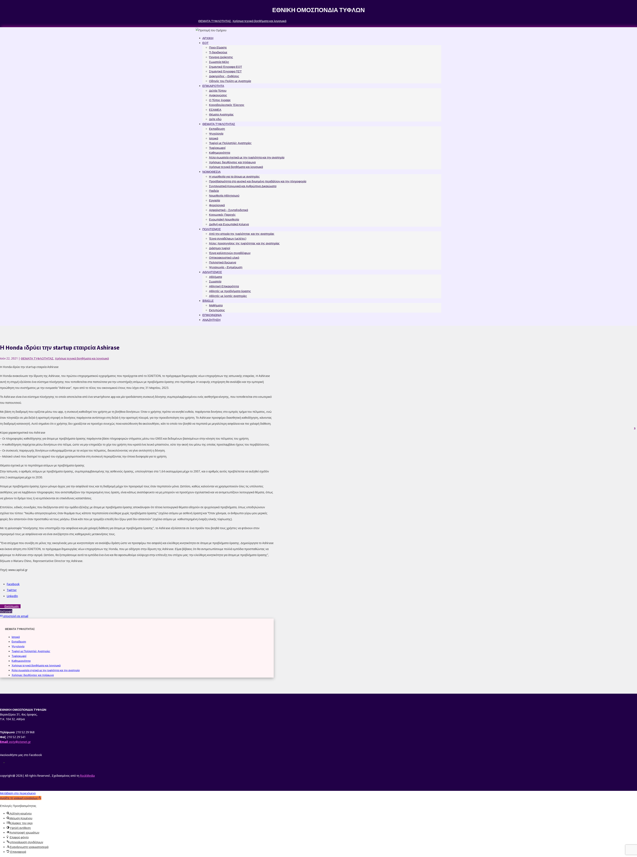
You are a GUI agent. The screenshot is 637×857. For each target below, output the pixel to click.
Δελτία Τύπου (217, 91)
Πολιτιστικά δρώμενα (222, 262)
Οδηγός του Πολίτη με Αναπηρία (230, 81)
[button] (20, 798)
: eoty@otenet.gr (15, 742)
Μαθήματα (216, 305)
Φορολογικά (217, 205)
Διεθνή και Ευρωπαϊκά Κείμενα (229, 224)
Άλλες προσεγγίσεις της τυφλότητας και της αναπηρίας (244, 243)
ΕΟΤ (205, 43)
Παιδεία (214, 191)
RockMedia (87, 776)
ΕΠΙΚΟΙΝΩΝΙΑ (212, 315)
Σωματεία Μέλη (219, 62)
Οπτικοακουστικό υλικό (224, 258)
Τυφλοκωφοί (217, 148)
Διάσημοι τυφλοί (219, 248)
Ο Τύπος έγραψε (220, 100)
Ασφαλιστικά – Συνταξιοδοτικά (228, 210)
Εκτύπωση (11, 606)
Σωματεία (215, 281)
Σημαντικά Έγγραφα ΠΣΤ (225, 71)
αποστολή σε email (15, 616)
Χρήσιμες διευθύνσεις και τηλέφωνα (232, 162)
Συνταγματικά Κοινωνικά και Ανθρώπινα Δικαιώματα (242, 186)
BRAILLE (208, 301)
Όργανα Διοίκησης (221, 57)
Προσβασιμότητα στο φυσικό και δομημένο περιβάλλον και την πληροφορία (257, 181)
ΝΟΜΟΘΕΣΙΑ (211, 172)
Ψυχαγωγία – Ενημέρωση (225, 267)
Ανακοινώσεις (218, 95)
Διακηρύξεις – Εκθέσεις (224, 76)
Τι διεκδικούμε (218, 52)
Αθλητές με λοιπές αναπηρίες (228, 296)
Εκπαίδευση (217, 129)
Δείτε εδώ (215, 119)
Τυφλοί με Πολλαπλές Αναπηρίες (230, 143)
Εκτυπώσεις (217, 310)
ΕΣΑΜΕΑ (215, 110)
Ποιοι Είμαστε (218, 47)
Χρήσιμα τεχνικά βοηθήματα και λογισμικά (259, 21)
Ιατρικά (213, 138)
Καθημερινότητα (219, 153)
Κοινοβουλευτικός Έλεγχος (226, 105)
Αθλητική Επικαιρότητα (224, 286)
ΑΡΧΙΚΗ (207, 38)
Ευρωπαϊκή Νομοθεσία (224, 219)
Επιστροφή (6, 611)
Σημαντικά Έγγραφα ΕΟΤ (225, 67)
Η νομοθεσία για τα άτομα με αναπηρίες (234, 176)
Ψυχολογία (216, 133)
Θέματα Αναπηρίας (221, 114)
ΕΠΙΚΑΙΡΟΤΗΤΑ (213, 86)
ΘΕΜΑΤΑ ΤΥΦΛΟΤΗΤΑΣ (214, 21)
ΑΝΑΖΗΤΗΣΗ (211, 320)
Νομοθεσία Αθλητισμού (224, 196)
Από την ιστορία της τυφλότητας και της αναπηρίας (241, 234)
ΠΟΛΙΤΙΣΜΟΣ (211, 229)
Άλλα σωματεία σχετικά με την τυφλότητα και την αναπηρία (246, 157)
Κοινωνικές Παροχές (222, 215)
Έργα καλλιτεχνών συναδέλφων (229, 253)
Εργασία (214, 200)
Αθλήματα (215, 277)
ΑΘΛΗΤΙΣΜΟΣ (212, 272)
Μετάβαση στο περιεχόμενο (18, 793)
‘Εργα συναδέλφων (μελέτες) (227, 238)
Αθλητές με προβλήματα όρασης (230, 291)
